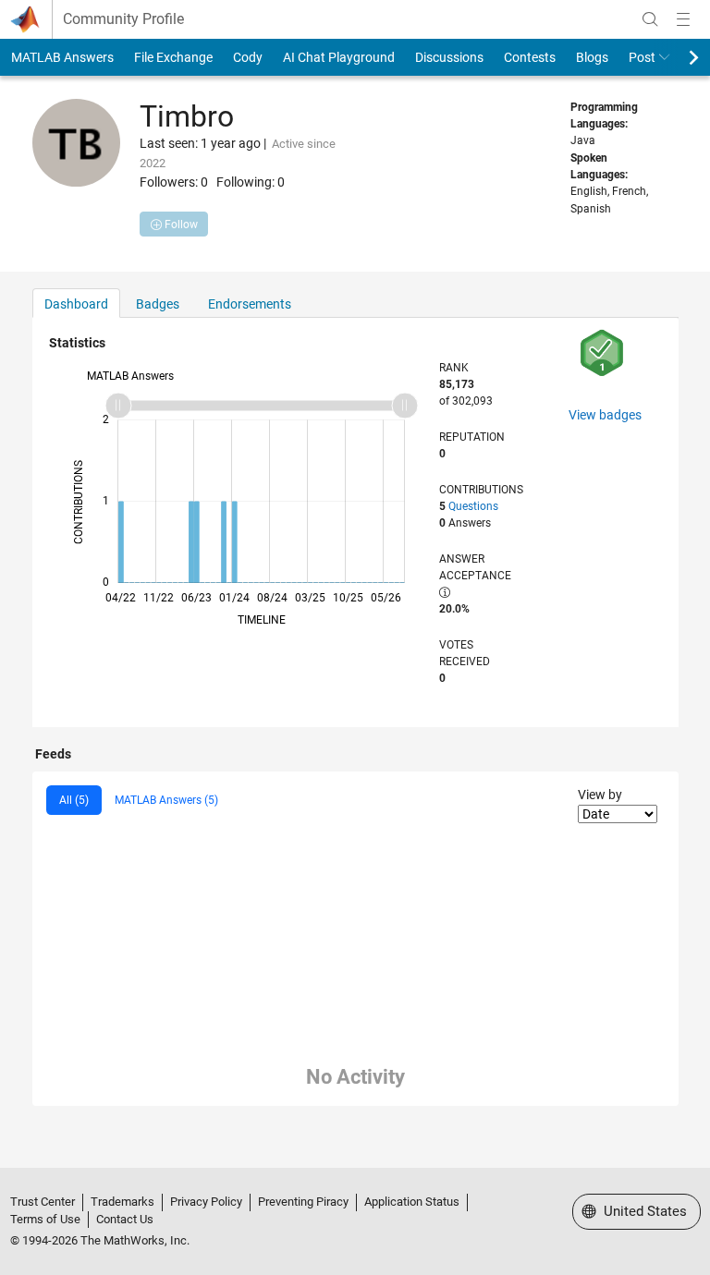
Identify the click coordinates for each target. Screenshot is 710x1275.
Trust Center (42, 1201)
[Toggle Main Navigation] (683, 19)
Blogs (592, 57)
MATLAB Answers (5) (166, 800)
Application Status (411, 1201)
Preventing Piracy (303, 1201)
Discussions (449, 57)
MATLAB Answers (62, 57)
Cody (248, 57)
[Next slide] (678, 57)
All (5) (74, 800)
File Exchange (173, 57)
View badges (605, 414)
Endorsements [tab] (249, 304)
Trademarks (122, 1201)
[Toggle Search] (650, 19)
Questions (473, 506)
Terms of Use (45, 1219)
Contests (530, 57)
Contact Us (124, 1219)
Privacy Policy (206, 1201)
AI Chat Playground (339, 57)
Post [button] (642, 57)
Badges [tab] (157, 304)
